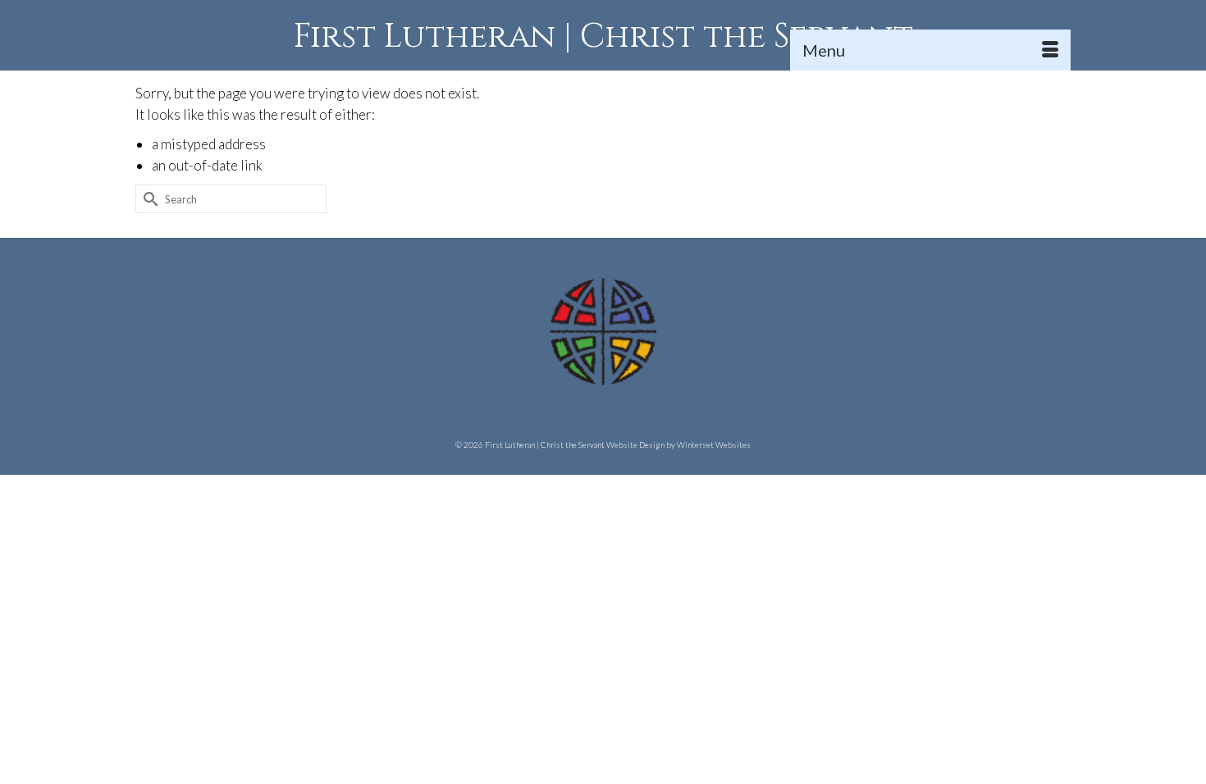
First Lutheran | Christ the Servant (603, 37)
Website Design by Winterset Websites (678, 444)
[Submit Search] (147, 199)
